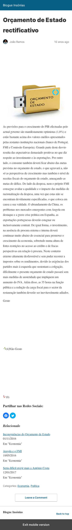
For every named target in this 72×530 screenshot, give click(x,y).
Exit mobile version (36, 524)
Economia (23, 485)
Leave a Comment (36, 497)
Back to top (62, 513)
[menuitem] (36, 439)
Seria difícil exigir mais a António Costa (26, 468)
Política (35, 485)
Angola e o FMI (12, 451)
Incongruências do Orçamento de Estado (26, 434)
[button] (6, 415)
